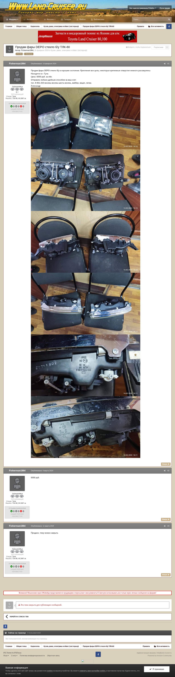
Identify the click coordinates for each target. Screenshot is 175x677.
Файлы (82, 19)
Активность (31, 19)
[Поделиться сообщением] (164, 64)
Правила (140, 26)
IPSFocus (17, 653)
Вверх (165, 464)
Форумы (13, 19)
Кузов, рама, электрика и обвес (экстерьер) (69, 50)
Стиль (13, 656)
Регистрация (165, 8)
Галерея (67, 19)
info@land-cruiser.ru (164, 653)
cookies (50, 671)
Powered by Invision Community (160, 656)
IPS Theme (7, 653)
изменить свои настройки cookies (93, 671)
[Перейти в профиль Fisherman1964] (9, 49)
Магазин (50, 19)
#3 (168, 526)
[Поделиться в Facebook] (5, 626)
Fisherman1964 (27, 50)
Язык (5, 656)
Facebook (169, 26)
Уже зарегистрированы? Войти (142, 8)
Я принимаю (157, 669)
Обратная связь (53, 656)
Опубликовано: (43, 64)
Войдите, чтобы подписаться (139, 47)
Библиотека (98, 19)
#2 (168, 471)
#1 (168, 64)
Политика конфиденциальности (32, 656)
